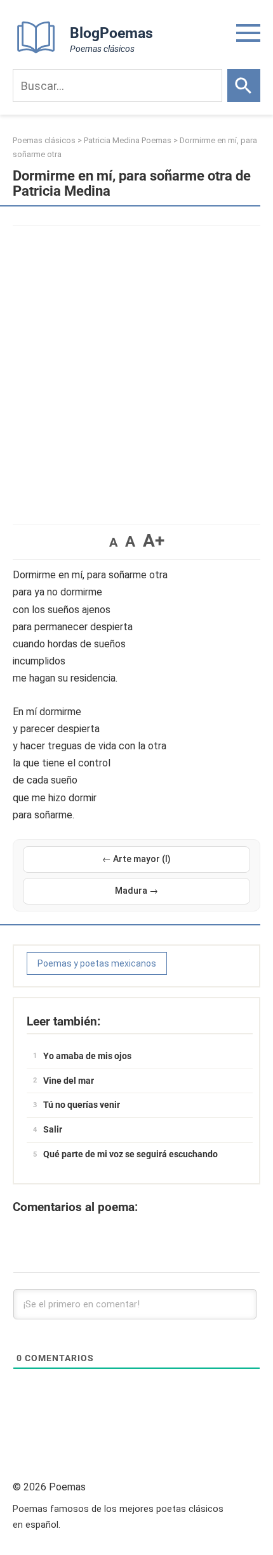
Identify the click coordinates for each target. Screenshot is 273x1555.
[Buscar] (243, 85)
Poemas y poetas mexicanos (96, 963)
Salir (52, 1129)
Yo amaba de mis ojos (87, 1056)
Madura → (136, 890)
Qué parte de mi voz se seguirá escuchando (130, 1154)
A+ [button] (153, 540)
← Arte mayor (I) (136, 859)
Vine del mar (68, 1081)
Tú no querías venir (81, 1105)
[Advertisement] (136, 368)
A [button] (113, 542)
